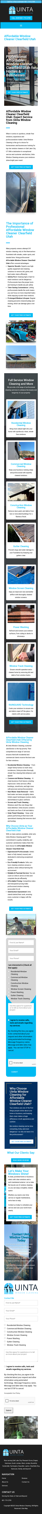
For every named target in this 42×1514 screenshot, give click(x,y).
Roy (38, 1466)
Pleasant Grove (27, 1460)
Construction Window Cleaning (21, 506)
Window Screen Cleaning (21, 588)
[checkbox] (8, 971)
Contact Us (25, 1482)
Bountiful (34, 1463)
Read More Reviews (21, 1160)
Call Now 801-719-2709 (21, 18)
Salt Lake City (17, 1460)
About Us (5, 1482)
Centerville (5, 1466)
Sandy (20, 1469)
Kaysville (21, 1466)
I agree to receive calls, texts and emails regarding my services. (21, 1023)
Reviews (24, 1478)
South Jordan (16, 1463)
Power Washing (21, 627)
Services (5, 1486)
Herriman (8, 1463)
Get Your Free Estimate (18, 92)
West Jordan (26, 1463)
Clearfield (33, 1466)
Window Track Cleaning (21, 666)
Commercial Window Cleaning (21, 465)
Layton (27, 1466)
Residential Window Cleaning (21, 424)
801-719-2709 (6, 1500)
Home (4, 1478)
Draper (35, 1460)
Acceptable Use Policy (16, 1055)
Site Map (25, 1508)
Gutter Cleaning (21, 546)
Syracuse (14, 1469)
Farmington (14, 1466)
